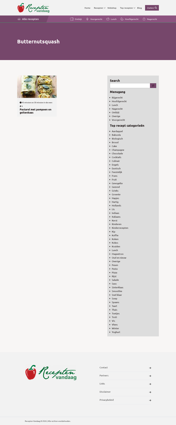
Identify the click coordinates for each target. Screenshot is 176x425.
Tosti (114, 317)
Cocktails (116, 157)
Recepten (98, 7)
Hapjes (115, 198)
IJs (113, 209)
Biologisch (117, 138)
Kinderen (116, 224)
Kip (113, 231)
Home (87, 7)
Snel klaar (117, 294)
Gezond (116, 186)
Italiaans (116, 216)
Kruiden (116, 246)
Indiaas (115, 213)
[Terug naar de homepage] (33, 8)
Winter (115, 328)
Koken (115, 239)
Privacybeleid (107, 399)
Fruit (114, 179)
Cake (114, 146)
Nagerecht (152, 19)
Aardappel (117, 131)
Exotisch (116, 168)
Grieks (115, 190)
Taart (114, 306)
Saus (114, 283)
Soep (114, 298)
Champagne (118, 149)
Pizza (114, 272)
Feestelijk (117, 172)
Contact (104, 367)
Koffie (115, 235)
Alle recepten (30, 19)
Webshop (111, 7)
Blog (139, 7)
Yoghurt (116, 332)
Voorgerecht (96, 19)
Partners (104, 375)
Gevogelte (117, 183)
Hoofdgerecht (132, 19)
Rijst (114, 276)
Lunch (113, 19)
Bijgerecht (117, 97)
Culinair (116, 160)
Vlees (115, 324)
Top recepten (126, 7)
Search (115, 81)
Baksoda (116, 134)
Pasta (115, 268)
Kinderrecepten (120, 227)
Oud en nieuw (119, 257)
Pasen (115, 265)
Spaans (115, 302)
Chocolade (117, 153)
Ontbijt (78, 19)
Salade (115, 279)
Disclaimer (105, 391)
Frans (114, 175)
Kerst (114, 220)
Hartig (115, 201)
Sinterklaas (117, 287)
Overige (116, 116)
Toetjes (116, 313)
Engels (115, 164)
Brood (115, 142)
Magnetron (117, 253)
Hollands (116, 205)
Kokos (115, 242)
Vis (113, 320)
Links (102, 383)
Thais (114, 309)
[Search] (153, 85)
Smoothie (117, 291)
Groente (116, 194)
